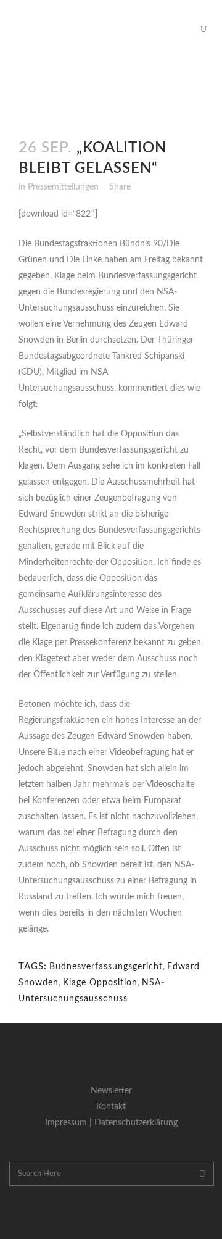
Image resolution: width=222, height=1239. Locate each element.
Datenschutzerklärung (136, 1123)
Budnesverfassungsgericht (106, 966)
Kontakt (111, 1107)
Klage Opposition (100, 982)
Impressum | (69, 1123)
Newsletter (111, 1091)
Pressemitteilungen (63, 187)
